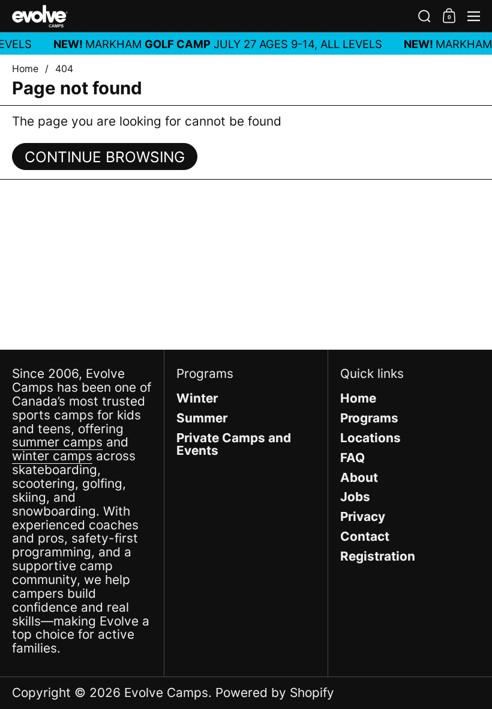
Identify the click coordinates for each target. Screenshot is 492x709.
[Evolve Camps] (209, 16)
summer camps (57, 441)
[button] (424, 16)
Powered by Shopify (274, 692)
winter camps (52, 455)
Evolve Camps (166, 692)
